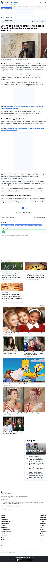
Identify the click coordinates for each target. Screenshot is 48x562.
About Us (37, 551)
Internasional (5, 292)
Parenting (42, 537)
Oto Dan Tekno (4, 527)
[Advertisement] (23, 151)
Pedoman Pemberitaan (17, 551)
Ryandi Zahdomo (8, 20)
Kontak (24, 551)
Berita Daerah (43, 517)
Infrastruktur (4, 543)
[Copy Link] (45, 21)
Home (2, 17)
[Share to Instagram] (37, 21)
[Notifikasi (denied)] (43, 2)
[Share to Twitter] (35, 21)
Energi (27, 271)
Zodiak (2, 545)
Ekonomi (3, 525)
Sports (2, 541)
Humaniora (3, 537)
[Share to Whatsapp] (40, 21)
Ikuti (44, 232)
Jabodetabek (9, 17)
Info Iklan (32, 551)
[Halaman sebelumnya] (21, 208)
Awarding (4, 6)
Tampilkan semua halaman (25, 212)
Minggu (41, 533)
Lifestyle (42, 521)
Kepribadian (43, 515)
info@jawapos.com (8, 509)
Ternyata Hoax (43, 531)
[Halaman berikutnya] (27, 208)
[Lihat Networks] (40, 2)
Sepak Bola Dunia (38, 6)
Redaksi (2, 551)
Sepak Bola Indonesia (28, 6)
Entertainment (43, 519)
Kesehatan (42, 525)
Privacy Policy (8, 551)
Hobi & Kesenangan (5, 539)
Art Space (42, 535)
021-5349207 (14, 506)
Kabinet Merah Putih (6, 531)
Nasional (10, 6)
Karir (41, 541)
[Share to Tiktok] (43, 21)
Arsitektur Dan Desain (6, 529)
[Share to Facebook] (33, 21)
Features (3, 533)
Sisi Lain (42, 529)
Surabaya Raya (17, 6)
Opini (41, 527)
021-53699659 (6, 506)
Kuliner (41, 539)
